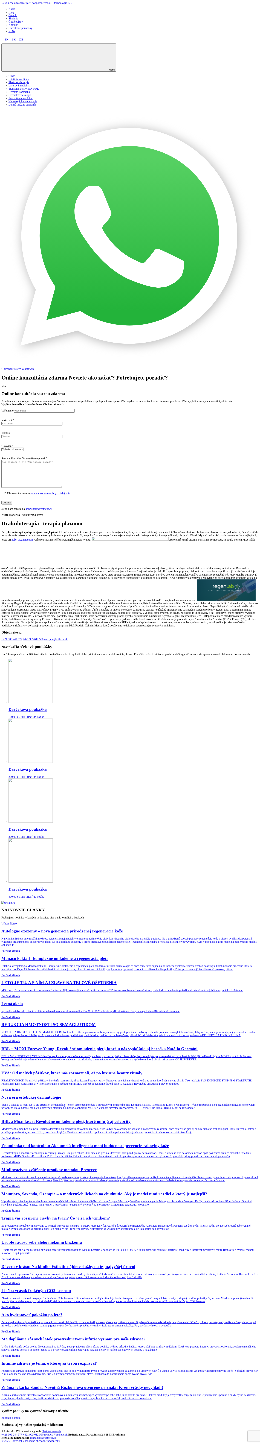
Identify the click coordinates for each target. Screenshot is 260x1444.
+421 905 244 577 (11, 639)
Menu (112, 69)
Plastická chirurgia (18, 82)
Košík (11, 31)
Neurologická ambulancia (22, 101)
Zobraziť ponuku (11, 1417)
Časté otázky (15, 21)
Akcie (11, 8)
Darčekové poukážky (20, 28)
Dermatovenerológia (19, 95)
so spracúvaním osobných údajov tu (50, 493)
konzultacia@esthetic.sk (38, 508)
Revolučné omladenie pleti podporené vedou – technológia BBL (37, 2)
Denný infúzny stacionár (22, 104)
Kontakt (13, 24)
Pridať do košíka (35, 716)
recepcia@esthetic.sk (56, 639)
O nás (11, 75)
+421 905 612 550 (33, 639)
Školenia (13, 18)
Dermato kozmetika (19, 91)
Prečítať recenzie (51, 1431)
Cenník (12, 15)
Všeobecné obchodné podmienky (41, 1440)
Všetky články (9, 923)
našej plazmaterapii (22, 539)
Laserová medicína (19, 85)
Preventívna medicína (20, 98)
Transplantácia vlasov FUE (23, 88)
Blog (11, 12)
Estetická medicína (18, 79)
